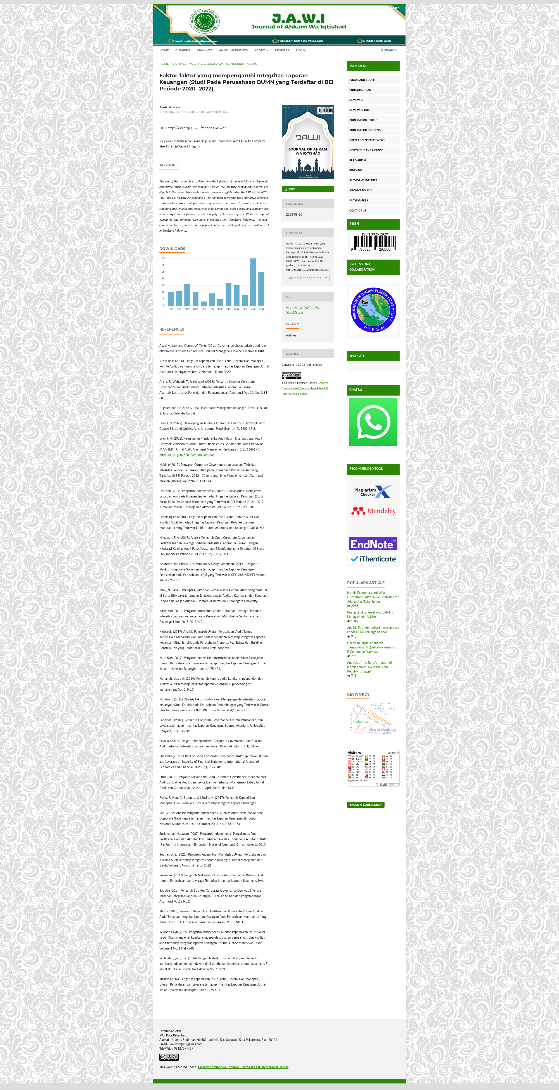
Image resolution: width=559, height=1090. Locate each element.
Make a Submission (366, 804)
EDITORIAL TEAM (360, 90)
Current (182, 50)
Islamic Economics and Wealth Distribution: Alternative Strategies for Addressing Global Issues (373, 597)
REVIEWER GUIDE (360, 110)
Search (390, 50)
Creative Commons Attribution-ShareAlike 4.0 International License (305, 388)
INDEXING (355, 170)
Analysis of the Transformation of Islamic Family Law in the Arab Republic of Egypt (369, 667)
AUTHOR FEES (358, 200)
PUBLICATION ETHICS (363, 120)
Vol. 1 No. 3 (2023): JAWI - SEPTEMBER (216, 63)
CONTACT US (357, 210)
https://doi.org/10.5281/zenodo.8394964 (187, 455)
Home (164, 50)
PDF (291, 189)
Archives (204, 50)
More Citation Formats (305, 278)
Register (282, 50)
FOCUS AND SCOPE (362, 79)
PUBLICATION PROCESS (365, 130)
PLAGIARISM (357, 160)
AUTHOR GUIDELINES (363, 180)
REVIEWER (356, 100)
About (260, 50)
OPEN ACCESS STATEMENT (367, 140)
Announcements (233, 50)
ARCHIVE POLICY (360, 190)
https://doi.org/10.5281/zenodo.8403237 (196, 128)
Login (301, 50)
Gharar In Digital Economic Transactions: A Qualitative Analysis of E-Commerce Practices (373, 647)
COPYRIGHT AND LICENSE (366, 150)
